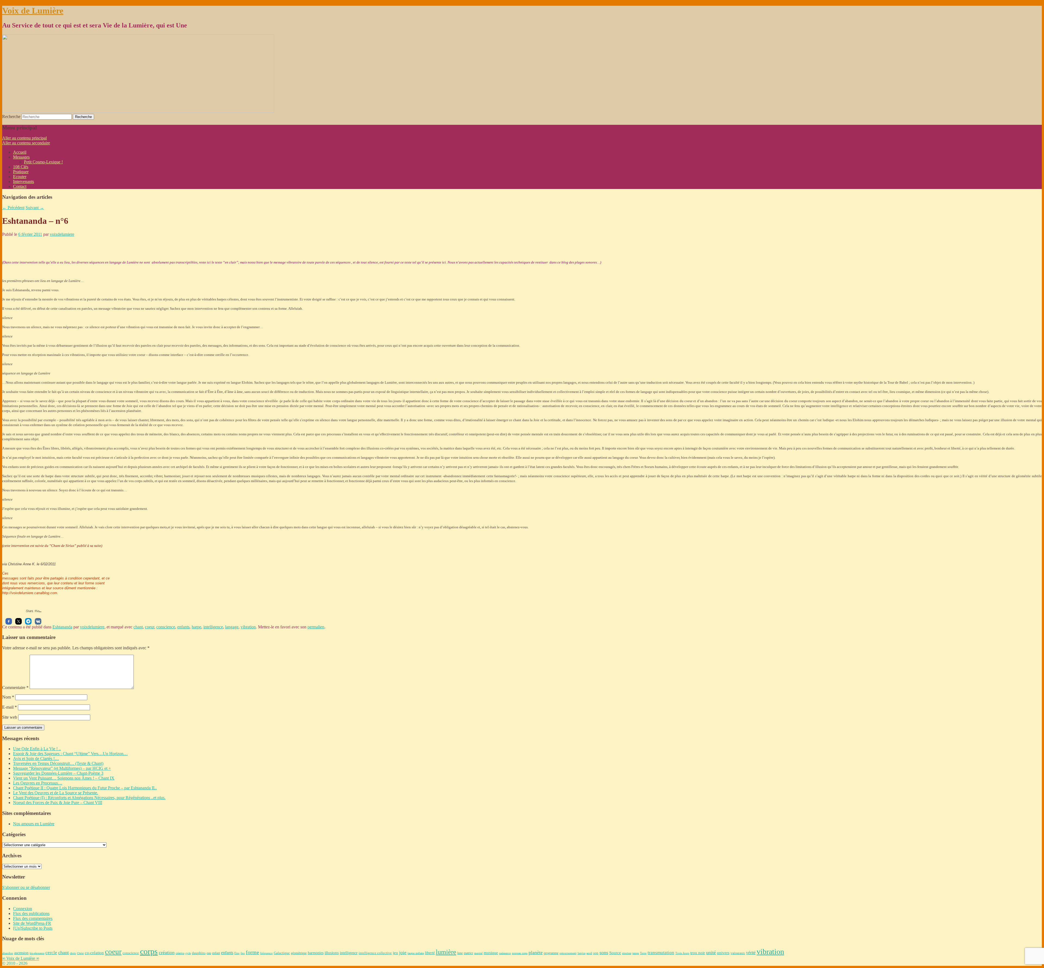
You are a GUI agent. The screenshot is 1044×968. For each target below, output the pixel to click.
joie (402, 952)
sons (603, 952)
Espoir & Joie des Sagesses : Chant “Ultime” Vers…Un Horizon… (70, 753)
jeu (395, 953)
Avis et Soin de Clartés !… (36, 758)
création (167, 952)
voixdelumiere (62, 234)
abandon (7, 953)
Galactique (282, 953)
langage (231, 627)
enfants (183, 627)
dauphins (199, 953)
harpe (196, 627)
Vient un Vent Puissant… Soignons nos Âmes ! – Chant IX (63, 778)
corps (149, 951)
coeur (149, 627)
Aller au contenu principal (24, 138)
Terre (643, 953)
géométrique (299, 953)
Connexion (22, 908)
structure (626, 953)
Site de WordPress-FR (32, 923)
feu (243, 953)
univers (723, 953)
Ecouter (19, 176)
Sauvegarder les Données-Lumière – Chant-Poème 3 (58, 773)
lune (460, 953)
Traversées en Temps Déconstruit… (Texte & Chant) (58, 763)
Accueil (19, 152)
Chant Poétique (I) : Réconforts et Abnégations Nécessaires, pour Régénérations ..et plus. (89, 797)
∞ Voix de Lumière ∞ (20, 958)
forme (252, 952)
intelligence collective (375, 953)
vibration (248, 627)
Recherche (11, 116)
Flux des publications (31, 913)
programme (551, 953)
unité (711, 952)
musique (491, 952)
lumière (446, 951)
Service (581, 953)
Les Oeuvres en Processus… (37, 783)
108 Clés (20, 167)
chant (138, 627)
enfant (216, 953)
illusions (332, 953)
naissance (505, 953)
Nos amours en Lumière (33, 823)
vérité (751, 952)
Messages (21, 157)
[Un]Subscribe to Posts (32, 928)
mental (478, 953)
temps (635, 953)
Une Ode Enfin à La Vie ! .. (37, 748)
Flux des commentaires (32, 918)
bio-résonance (37, 953)
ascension (21, 953)
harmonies (316, 953)
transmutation (661, 952)
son (595, 953)
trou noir (697, 952)
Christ (80, 953)
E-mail (9, 707)
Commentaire (15, 687)
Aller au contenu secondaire (26, 143)
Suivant (35, 207)
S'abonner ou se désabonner (26, 887)
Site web (9, 717)
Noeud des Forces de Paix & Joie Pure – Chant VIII (57, 802)
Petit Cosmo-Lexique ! (43, 162)
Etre (237, 953)
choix (73, 953)
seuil (589, 953)
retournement (568, 953)
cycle (188, 953)
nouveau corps (519, 953)
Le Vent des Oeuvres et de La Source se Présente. (55, 792)
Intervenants (23, 181)
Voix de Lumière (32, 10)
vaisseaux (738, 953)
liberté (430, 953)
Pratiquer (21, 171)
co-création (94, 953)
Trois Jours (682, 953)
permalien (315, 627)
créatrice (180, 953)
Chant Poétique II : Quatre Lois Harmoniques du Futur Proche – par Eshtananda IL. (85, 788)
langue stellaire (416, 953)
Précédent (13, 207)
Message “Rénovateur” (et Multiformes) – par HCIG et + (62, 768)
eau (209, 953)
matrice (468, 953)
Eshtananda (62, 627)
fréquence (266, 953)
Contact (19, 186)
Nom (8, 697)
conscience (165, 627)
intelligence (213, 627)
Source (615, 952)
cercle (51, 952)
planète (536, 952)
